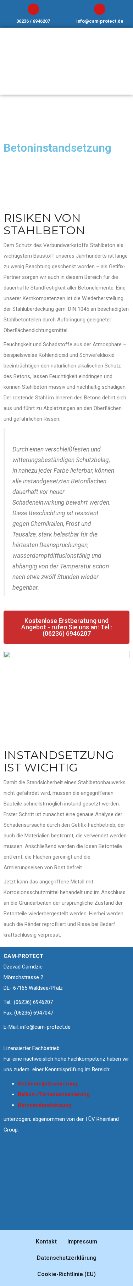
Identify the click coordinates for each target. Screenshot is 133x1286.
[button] (66, 627)
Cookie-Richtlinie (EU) (66, 1274)
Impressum (82, 1241)
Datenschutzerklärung (66, 1257)
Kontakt (46, 1241)
